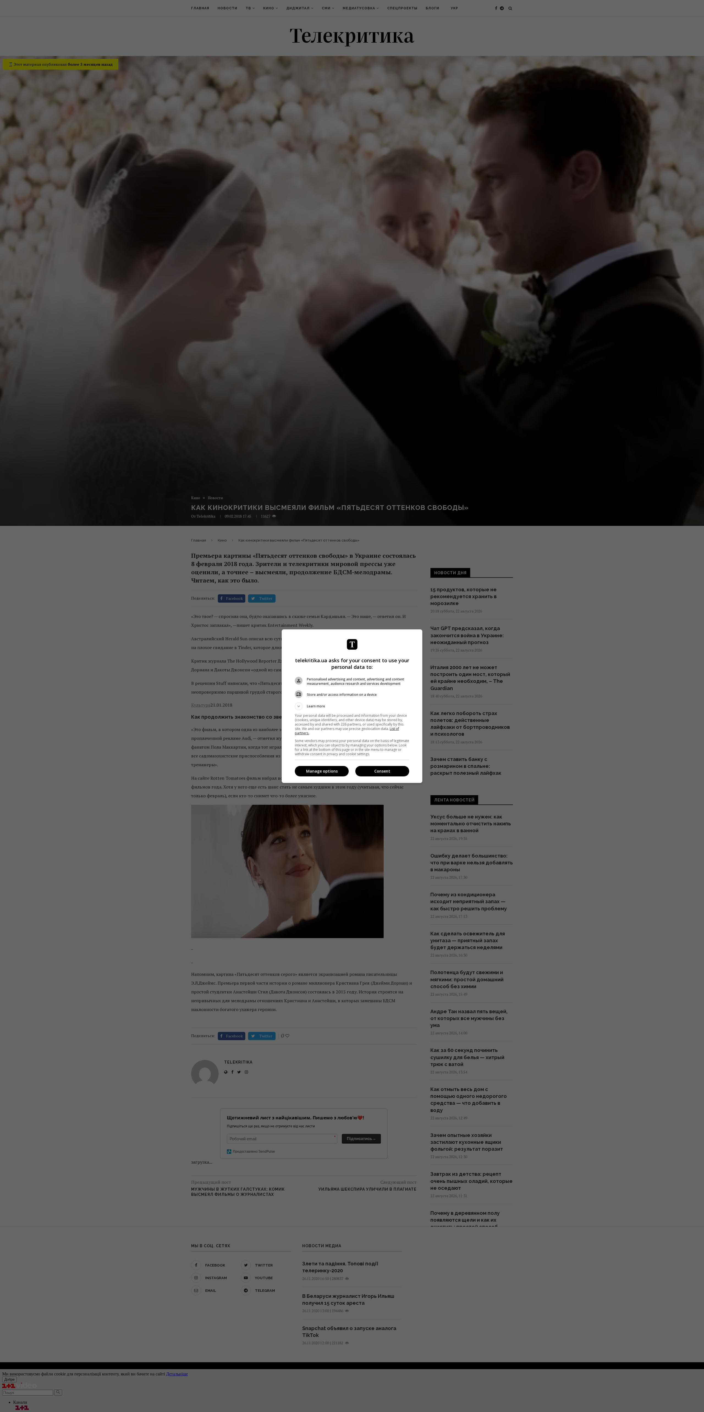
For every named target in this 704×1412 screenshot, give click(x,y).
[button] (352, 706)
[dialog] (352, 706)
